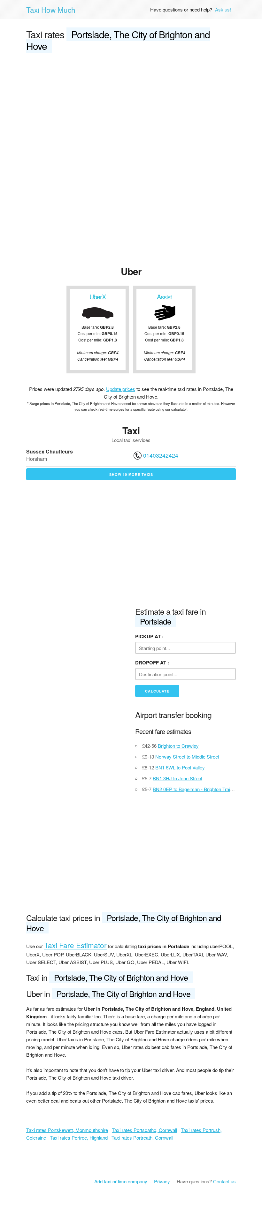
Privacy (162, 1181)
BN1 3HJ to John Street (177, 778)
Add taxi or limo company (120, 1181)
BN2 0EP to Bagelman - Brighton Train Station (200, 789)
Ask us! (223, 9)
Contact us (224, 1181)
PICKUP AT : (149, 636)
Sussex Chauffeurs (49, 451)
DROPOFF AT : (152, 662)
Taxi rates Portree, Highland (79, 1137)
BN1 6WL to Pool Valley (180, 767)
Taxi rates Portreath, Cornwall (142, 1137)
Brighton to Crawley (178, 745)
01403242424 (161, 455)
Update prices (120, 389)
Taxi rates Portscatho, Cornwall (144, 1130)
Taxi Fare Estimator (75, 945)
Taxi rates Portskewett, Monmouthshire (67, 1130)
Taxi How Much (50, 9)
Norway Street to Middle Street (187, 756)
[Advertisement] (131, 106)
